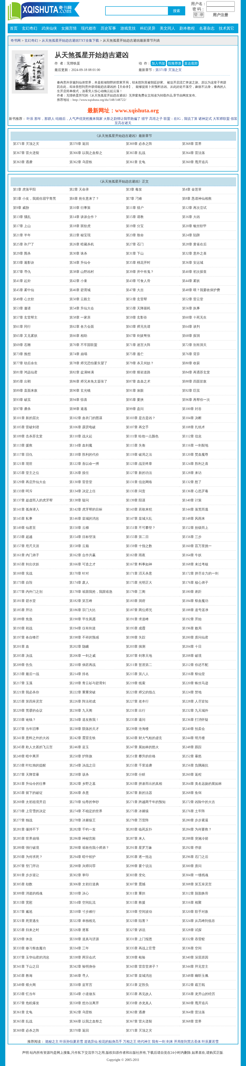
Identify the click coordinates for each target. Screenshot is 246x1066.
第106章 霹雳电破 (82, 427)
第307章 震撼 (135, 884)
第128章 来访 (192, 473)
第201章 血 (21, 646)
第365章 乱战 (135, 153)
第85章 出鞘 (22, 381)
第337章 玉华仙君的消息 (31, 957)
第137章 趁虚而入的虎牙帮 (33, 500)
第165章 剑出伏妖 (26, 564)
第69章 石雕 (22, 345)
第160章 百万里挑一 (197, 546)
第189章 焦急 (22, 619)
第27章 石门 (135, 244)
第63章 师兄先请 (138, 326)
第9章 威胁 (21, 208)
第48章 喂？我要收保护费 (201, 290)
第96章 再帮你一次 (196, 400)
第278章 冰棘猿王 (82, 820)
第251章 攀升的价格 (140, 756)
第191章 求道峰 (137, 619)
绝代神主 (144, 1041)
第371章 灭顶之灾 (168, 70)
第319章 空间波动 (139, 911)
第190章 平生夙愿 (82, 619)
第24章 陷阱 (191, 235)
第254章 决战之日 (82, 765)
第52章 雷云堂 (192, 299)
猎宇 (144, 119)
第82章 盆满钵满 (81, 372)
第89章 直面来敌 (25, 390)
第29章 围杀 (22, 253)
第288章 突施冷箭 (195, 838)
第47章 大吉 (135, 290)
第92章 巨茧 (191, 390)
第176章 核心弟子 (195, 582)
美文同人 (167, 28)
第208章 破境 (192, 655)
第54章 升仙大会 (81, 308)
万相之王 (129, 1041)
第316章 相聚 (192, 902)
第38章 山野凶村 (81, 272)
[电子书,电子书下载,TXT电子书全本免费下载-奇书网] (44, 10)
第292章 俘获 (192, 847)
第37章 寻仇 (22, 272)
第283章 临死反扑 (139, 829)
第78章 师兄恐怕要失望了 (88, 363)
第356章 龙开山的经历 (198, 994)
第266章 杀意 (79, 793)
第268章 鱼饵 (192, 793)
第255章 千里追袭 (139, 765)
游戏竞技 (128, 28)
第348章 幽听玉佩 (195, 975)
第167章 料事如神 (139, 564)
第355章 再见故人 (139, 994)
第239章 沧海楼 (137, 729)
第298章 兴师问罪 (82, 866)
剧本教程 (187, 28)
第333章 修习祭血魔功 (29, 948)
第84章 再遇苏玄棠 (196, 372)
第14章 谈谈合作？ (83, 217)
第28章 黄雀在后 (194, 244)
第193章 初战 (22, 628)
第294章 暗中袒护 (82, 857)
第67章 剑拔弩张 (138, 336)
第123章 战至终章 (139, 464)
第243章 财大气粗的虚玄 (144, 738)
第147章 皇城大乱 (139, 518)
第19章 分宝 (135, 226)
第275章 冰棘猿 (137, 811)
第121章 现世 (22, 464)
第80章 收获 (191, 363)
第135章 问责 (135, 491)
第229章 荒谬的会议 (28, 710)
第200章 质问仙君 (195, 637)
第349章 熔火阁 (24, 985)
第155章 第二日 (137, 537)
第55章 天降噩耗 (138, 308)
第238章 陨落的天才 (84, 729)
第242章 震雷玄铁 (82, 738)
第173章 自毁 (22, 582)
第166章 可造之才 (82, 564)
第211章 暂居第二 (139, 665)
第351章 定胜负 (137, 985)
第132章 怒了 (192, 482)
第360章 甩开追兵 (195, 162)
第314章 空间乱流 (82, 902)
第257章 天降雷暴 (26, 774)
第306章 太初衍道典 (84, 884)
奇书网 (16, 40)
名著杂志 (207, 28)
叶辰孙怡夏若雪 (71, 1041)
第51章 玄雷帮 (136, 299)
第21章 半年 (22, 235)
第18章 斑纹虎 (80, 226)
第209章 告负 (22, 665)
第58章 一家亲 (80, 317)
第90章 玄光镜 (80, 390)
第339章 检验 (135, 957)
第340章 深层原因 (195, 957)
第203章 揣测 (135, 646)
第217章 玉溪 (22, 683)
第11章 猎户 (135, 208)
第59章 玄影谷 (136, 317)
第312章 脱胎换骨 (195, 893)
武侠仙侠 (49, 28)
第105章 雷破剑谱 (26, 427)
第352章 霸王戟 (193, 985)
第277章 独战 (22, 820)
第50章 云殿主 (80, 299)
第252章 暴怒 (192, 756)
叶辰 (30, 119)
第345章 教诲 (22, 975)
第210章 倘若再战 (82, 665)
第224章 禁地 (192, 692)
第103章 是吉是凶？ (140, 418)
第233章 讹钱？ (24, 719)
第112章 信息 (192, 436)
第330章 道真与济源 (84, 939)
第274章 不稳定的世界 (85, 811)
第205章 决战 (22, 655)
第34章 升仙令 (80, 262)
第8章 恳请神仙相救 (197, 198)
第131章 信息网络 (139, 482)
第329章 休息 (22, 939)
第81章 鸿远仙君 (25, 372)
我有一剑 (158, 1041)
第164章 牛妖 (192, 555)
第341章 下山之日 (26, 966)
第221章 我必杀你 (26, 692)
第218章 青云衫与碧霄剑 (87, 683)
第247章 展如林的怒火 (142, 747)
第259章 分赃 (135, 774)
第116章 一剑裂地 (195, 445)
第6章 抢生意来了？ (84, 198)
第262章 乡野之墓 (82, 783)
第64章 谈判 (191, 326)
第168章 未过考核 (195, 564)
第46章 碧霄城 (80, 290)
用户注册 (220, 15)
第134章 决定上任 (82, 491)
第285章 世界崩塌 (26, 838)
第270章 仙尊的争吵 (84, 802)
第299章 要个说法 (139, 866)
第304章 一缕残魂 (195, 875)
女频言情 (69, 28)
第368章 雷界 (192, 144)
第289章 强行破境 (26, 847)
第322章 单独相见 (82, 921)
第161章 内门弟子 (26, 555)
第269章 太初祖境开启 (29, 802)
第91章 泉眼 (135, 390)
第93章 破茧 (22, 400)
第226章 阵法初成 (82, 701)
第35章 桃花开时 (138, 262)
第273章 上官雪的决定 (29, 811)
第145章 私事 (22, 518)
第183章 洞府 (135, 601)
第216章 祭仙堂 (193, 674)
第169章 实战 (22, 573)
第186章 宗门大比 (82, 610)
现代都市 (88, 28)
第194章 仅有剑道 (82, 628)
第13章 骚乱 (22, 217)
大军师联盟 (221, 119)
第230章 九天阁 (80, 710)
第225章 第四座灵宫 (28, 701)
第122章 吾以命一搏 (84, 464)
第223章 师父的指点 (140, 692)
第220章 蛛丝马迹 (195, 683)
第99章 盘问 (135, 409)
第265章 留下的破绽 (28, 793)
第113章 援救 (22, 445)
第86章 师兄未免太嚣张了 (88, 381)
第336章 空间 (192, 948)
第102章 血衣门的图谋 (85, 418)
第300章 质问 (192, 866)
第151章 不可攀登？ (140, 528)
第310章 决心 (79, 893)
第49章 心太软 (23, 299)
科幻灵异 (147, 28)
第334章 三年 (79, 948)
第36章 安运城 (192, 262)
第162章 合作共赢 (82, 555)
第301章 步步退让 (26, 875)
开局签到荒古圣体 (187, 1041)
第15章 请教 (135, 217)
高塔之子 (156, 119)
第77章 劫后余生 (25, 363)
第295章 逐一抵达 (139, 857)
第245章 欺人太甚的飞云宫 (33, 747)
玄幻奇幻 (29, 28)
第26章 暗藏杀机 (81, 244)
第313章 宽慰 (22, 902)
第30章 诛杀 (78, 253)
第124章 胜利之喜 (195, 464)
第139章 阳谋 (135, 500)
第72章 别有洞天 (194, 345)
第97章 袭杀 (22, 409)
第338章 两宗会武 (82, 957)
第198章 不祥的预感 (84, 637)
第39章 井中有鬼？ (140, 272)
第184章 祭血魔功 (195, 601)
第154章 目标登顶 (82, 537)
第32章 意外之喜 (194, 253)
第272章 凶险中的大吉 (198, 802)
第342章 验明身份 (82, 966)
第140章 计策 (192, 500)
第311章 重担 (135, 893)
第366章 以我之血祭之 (85, 153)
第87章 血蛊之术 (138, 381)
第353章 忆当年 (24, 994)
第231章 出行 (135, 710)
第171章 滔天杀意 (139, 573)
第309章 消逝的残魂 (28, 893)
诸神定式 (205, 119)
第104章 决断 (192, 418)
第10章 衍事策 (80, 208)
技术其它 (226, 28)
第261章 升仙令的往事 (29, 783)
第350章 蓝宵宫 (80, 985)
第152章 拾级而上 (195, 528)
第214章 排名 (79, 674)
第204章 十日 (192, 646)
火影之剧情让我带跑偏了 (122, 119)
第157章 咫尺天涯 (26, 546)
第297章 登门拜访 (26, 866)
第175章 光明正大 (139, 582)
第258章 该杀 (79, 774)
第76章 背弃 (191, 354)
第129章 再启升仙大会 (29, 482)
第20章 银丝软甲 (194, 226)
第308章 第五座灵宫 (197, 884)
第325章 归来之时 (26, 930)
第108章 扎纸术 (193, 427)
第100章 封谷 (192, 409)
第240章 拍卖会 (193, 729)
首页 (14, 28)
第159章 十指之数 (139, 546)
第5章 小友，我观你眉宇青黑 (34, 198)
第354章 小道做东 (82, 994)
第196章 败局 (192, 628)
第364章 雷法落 (193, 153)
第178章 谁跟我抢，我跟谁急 (90, 592)
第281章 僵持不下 (26, 829)
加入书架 (158, 63)
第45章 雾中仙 (23, 290)
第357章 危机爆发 (26, 1003)
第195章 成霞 (135, 628)
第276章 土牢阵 (193, 811)
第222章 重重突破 (82, 692)
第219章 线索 (135, 683)
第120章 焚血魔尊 (195, 454)
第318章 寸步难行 (82, 911)
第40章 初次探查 (194, 272)
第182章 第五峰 (80, 601)
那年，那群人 (44, 119)
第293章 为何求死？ (28, 857)
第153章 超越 (22, 537)
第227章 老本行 (137, 701)
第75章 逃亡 (135, 354)
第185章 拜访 (22, 610)
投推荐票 (174, 63)
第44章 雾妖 (191, 281)
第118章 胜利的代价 (84, 454)
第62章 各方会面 (81, 326)
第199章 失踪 (135, 637)
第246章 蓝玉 (79, 747)
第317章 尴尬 (22, 911)
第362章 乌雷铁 (80, 162)
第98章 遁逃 (78, 409)
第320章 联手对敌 (195, 911)
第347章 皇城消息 (139, 975)
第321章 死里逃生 (26, 921)
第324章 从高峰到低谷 (198, 921)
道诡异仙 (91, 1041)
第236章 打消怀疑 (195, 719)
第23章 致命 (135, 235)
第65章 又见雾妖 (25, 336)
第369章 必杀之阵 (139, 144)
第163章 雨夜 (135, 555)
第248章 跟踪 (192, 747)
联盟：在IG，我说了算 (180, 119)
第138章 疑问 (79, 500)
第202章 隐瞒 (79, 646)
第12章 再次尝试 (194, 208)
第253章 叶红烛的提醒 (29, 765)
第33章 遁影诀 (23, 262)
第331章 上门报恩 (139, 939)
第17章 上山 (22, 226)
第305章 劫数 (22, 884)
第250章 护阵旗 (80, 756)
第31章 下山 (135, 253)
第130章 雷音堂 (80, 482)
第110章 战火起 (80, 436)
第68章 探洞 (191, 336)
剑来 (169, 1041)
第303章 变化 (135, 875)
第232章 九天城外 (195, 710)
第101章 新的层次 (26, 418)
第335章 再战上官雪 (140, 948)
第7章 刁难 (134, 198)
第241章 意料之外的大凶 (31, 738)
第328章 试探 (192, 930)
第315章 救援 (135, 902)
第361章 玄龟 (135, 162)
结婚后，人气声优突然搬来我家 (79, 119)
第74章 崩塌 (78, 354)
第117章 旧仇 (22, 454)
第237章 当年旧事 (26, 729)
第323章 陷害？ (137, 921)
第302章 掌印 (79, 875)
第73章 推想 (22, 354)
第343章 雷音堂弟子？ (142, 966)
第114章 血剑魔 (80, 445)
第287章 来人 (135, 838)
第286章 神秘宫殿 (82, 838)
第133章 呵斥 (22, 491)
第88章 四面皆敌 (194, 381)
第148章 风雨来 (193, 518)
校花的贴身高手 (110, 1041)
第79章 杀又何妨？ (140, 363)
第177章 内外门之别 (28, 592)
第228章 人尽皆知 (195, 701)
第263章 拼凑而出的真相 (144, 783)
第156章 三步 (192, 537)
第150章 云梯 (79, 528)
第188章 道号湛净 (195, 610)
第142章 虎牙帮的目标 (85, 509)
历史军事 (108, 28)
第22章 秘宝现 (80, 235)
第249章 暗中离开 (26, 756)
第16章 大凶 (191, 217)
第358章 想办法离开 (84, 1003)
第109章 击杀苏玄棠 (28, 436)
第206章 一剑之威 (82, 655)
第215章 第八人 (137, 674)
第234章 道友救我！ (84, 719)
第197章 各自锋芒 (26, 637)
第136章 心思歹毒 (195, 491)
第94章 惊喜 (78, 400)
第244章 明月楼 (193, 738)
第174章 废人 (79, 582)
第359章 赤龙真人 (139, 1003)
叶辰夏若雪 (210, 1041)
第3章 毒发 (134, 189)
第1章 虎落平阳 (24, 189)
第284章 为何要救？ (197, 829)
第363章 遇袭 (22, 162)
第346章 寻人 (79, 975)
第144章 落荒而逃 (195, 509)
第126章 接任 (79, 473)
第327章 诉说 (135, 930)
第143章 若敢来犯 (139, 509)
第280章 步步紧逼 (195, 820)
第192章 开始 (192, 619)
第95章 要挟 (135, 400)
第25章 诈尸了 (23, 244)
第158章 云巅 (79, 546)
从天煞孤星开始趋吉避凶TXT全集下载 (70, 40)
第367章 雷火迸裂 (26, 153)
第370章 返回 (79, 144)
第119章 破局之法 (139, 454)
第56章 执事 (191, 308)
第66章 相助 (78, 336)
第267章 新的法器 (139, 793)
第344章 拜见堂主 (195, 966)
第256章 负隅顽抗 (195, 765)
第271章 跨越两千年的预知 (146, 802)
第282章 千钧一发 (82, 829)
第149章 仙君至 (24, 528)
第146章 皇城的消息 (84, 518)
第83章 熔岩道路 (138, 372)
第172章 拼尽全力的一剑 (200, 573)
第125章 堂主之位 (26, 473)
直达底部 (191, 63)
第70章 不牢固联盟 (83, 345)
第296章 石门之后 (195, 857)
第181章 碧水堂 (24, 601)
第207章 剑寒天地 (139, 655)
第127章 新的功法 (139, 473)
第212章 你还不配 (195, 665)
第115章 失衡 (135, 445)
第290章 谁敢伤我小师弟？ (89, 847)
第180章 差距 (192, 592)
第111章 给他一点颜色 (142, 436)
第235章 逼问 (135, 719)
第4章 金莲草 (192, 189)
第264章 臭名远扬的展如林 (202, 783)
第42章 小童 (78, 281)
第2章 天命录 (79, 189)
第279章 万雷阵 (137, 820)
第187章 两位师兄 (139, 610)
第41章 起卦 (22, 281)
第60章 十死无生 (194, 317)
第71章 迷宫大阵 (138, 345)
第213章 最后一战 (26, 674)
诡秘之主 (52, 1041)
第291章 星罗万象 (139, 847)
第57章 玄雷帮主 (25, 317)
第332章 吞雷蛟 (193, 939)
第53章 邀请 (22, 308)
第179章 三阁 (135, 592)
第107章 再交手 (137, 427)
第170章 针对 (79, 573)
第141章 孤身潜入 (26, 509)
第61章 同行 (22, 326)
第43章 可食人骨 (138, 281)
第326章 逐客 (79, 930)
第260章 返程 (192, 774)
